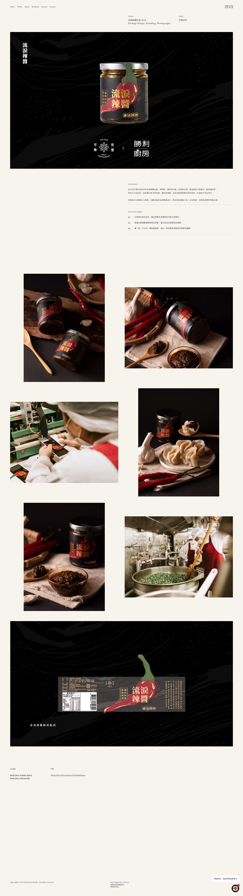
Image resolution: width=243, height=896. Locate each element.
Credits (13, 769)
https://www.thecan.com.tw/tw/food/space (68, 775)
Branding (35, 7)
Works (19, 7)
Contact (53, 7)
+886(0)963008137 (117, 884)
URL (52, 769)
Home (12, 7)
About (27, 7)
